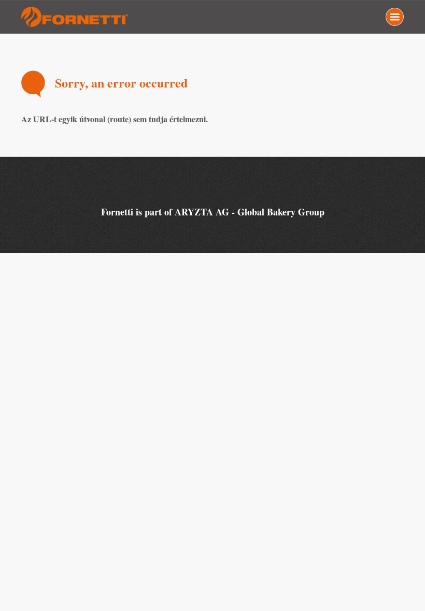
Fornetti (76, 17)
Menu (395, 17)
